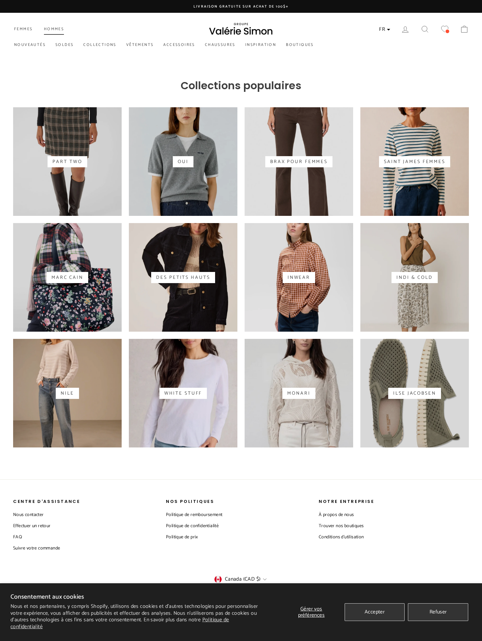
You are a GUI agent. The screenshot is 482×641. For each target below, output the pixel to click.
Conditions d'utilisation (341, 537)
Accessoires (179, 45)
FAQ (17, 537)
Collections (99, 45)
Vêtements (140, 45)
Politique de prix (182, 537)
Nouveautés (30, 45)
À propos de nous (336, 515)
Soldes (64, 45)
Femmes (23, 29)
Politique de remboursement (194, 515)
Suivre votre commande (36, 548)
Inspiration (260, 45)
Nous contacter (28, 515)
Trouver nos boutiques (341, 526)
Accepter (375, 612)
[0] (444, 29)
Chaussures (220, 45)
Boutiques (300, 45)
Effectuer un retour (32, 526)
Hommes (54, 29)
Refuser (438, 612)
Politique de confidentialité (192, 526)
